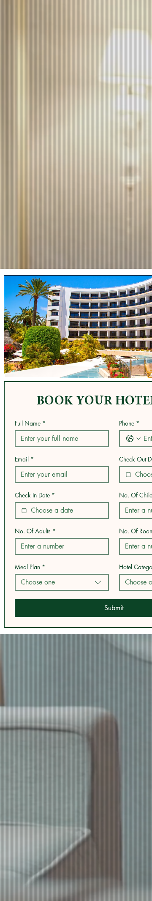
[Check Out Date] (128, 474)
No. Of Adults (35, 531)
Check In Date (35, 495)
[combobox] (62, 582)
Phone (129, 423)
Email (24, 459)
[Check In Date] (24, 510)
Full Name (30, 423)
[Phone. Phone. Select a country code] (133, 439)
